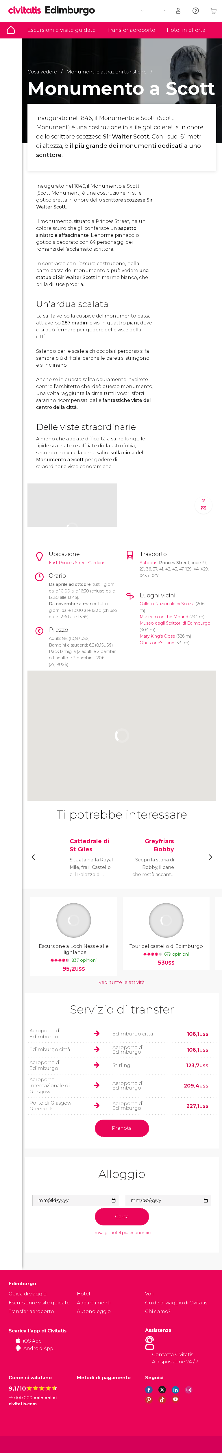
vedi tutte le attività (122, 982)
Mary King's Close (157, 636)
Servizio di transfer (122, 1009)
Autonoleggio (94, 1311)
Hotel (83, 1294)
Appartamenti (93, 1303)
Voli (149, 1294)
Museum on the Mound (164, 616)
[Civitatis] (20, 1444)
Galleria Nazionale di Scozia (167, 603)
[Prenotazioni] (178, 11)
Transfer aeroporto (131, 30)
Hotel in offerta (186, 30)
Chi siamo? (158, 1311)
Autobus (148, 562)
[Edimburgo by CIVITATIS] (26, 10)
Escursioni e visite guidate (61, 30)
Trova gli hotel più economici (122, 1232)
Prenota (122, 1128)
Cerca (122, 1216)
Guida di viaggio (11, 30)
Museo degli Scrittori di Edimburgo (175, 623)
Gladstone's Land (157, 642)
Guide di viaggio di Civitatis (176, 1303)
